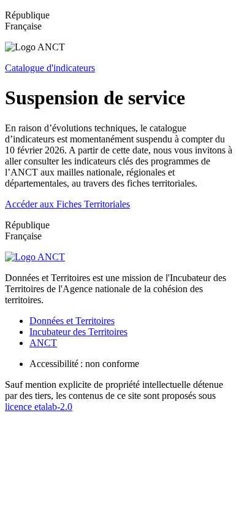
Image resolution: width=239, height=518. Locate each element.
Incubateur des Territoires (78, 332)
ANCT (43, 343)
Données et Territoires (72, 320)
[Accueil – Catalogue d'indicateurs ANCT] (35, 257)
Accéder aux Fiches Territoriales (67, 204)
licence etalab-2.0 (38, 406)
